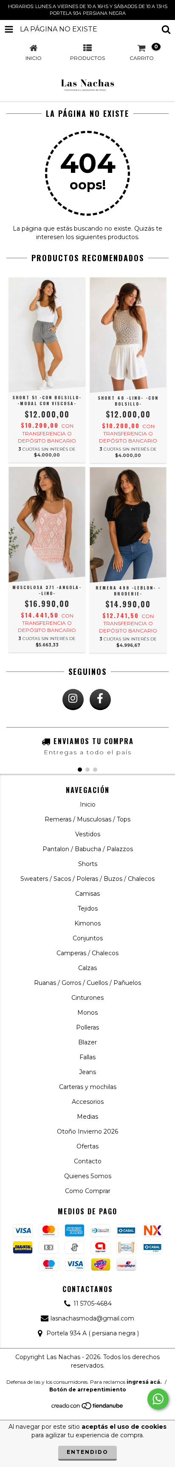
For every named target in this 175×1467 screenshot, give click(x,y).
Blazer (87, 1042)
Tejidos (88, 908)
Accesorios (88, 1102)
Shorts (87, 864)
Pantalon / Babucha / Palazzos (87, 849)
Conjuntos (88, 938)
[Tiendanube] (88, 1408)
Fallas (87, 1057)
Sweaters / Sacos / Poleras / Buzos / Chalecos (87, 879)
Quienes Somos (87, 1176)
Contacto (88, 1161)
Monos (87, 1012)
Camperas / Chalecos (87, 953)
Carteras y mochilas (87, 1087)
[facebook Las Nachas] (100, 699)
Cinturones (87, 998)
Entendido (87, 1452)
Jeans (87, 1072)
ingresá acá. (144, 1382)
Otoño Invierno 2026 (87, 1131)
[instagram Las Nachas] (73, 699)
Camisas (87, 893)
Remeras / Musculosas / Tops (87, 819)
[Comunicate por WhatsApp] (158, 1399)
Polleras (87, 1027)
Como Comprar (87, 1191)
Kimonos (87, 923)
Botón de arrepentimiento (87, 1389)
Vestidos (87, 834)
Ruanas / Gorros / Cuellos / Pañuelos (87, 983)
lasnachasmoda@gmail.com (92, 1318)
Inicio (88, 804)
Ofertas (87, 1146)
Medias (87, 1116)
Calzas (87, 968)
